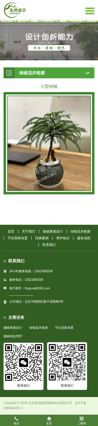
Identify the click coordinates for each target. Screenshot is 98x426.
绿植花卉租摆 (80, 231)
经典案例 (42, 238)
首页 (11, 231)
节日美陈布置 (18, 238)
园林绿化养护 (13, 336)
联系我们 (49, 245)
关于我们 (28, 231)
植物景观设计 (53, 231)
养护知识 (62, 238)
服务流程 (83, 238)
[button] (45, 58)
